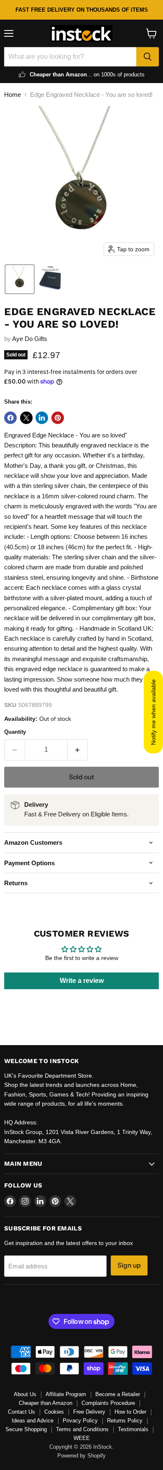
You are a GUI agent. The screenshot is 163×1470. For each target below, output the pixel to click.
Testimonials (133, 1429)
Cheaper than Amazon (45, 1403)
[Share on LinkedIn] (42, 418)
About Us (25, 1394)
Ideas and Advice (32, 1420)
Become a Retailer (117, 1394)
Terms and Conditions (82, 1429)
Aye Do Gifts (29, 338)
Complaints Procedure (108, 1403)
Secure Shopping (26, 1429)
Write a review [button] (82, 980)
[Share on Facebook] (10, 418)
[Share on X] (26, 418)
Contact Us (21, 1412)
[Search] (147, 56)
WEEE (82, 1438)
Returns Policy (125, 1420)
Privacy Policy (80, 1420)
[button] (19, 279)
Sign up (129, 1265)
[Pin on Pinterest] (57, 418)
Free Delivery (89, 1412)
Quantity (15, 732)
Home (12, 94)
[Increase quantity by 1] (78, 749)
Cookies (54, 1412)
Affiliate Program (66, 1394)
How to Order (130, 1412)
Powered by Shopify (81, 1455)
